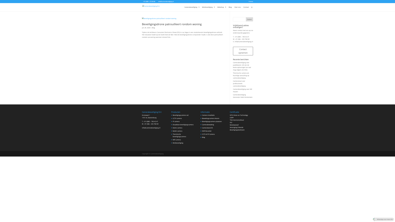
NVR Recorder (207, 131)
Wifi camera (177, 140)
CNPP (232, 118)
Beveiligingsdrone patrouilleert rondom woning (172, 24)
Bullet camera (177, 131)
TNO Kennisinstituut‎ (237, 120)
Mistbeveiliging (207, 7)
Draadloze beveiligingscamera (183, 125)
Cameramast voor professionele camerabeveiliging (239, 83)
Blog (230, 7)
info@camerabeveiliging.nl (244, 42)
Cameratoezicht (207, 128)
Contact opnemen (243, 51)
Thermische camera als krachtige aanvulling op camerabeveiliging (241, 75)
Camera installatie (208, 115)
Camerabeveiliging (190, 7)
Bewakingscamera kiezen (210, 118)
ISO (231, 122)
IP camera (176, 121)
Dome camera (177, 128)
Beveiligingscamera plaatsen (212, 121)
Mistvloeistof (234, 125)
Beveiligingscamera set (181, 115)
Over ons (237, 7)
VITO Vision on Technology (239, 115)
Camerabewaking (208, 125)
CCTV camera (177, 118)
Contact (246, 7)
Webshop (220, 7)
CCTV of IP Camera (208, 134)
